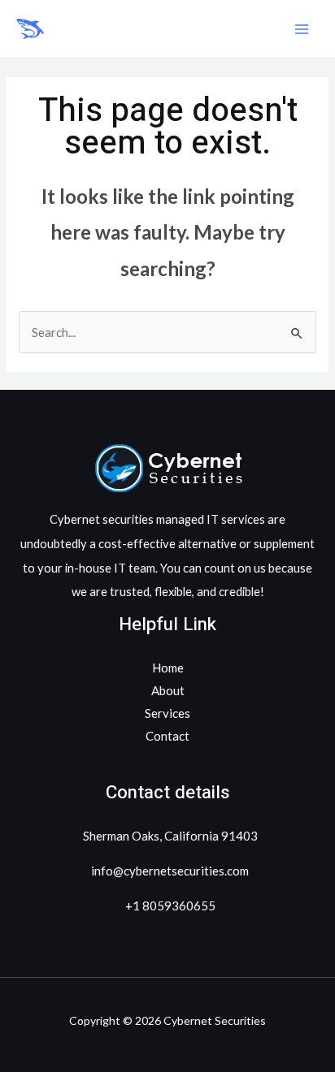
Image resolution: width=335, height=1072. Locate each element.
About (168, 690)
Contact (167, 735)
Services (167, 713)
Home (168, 667)
